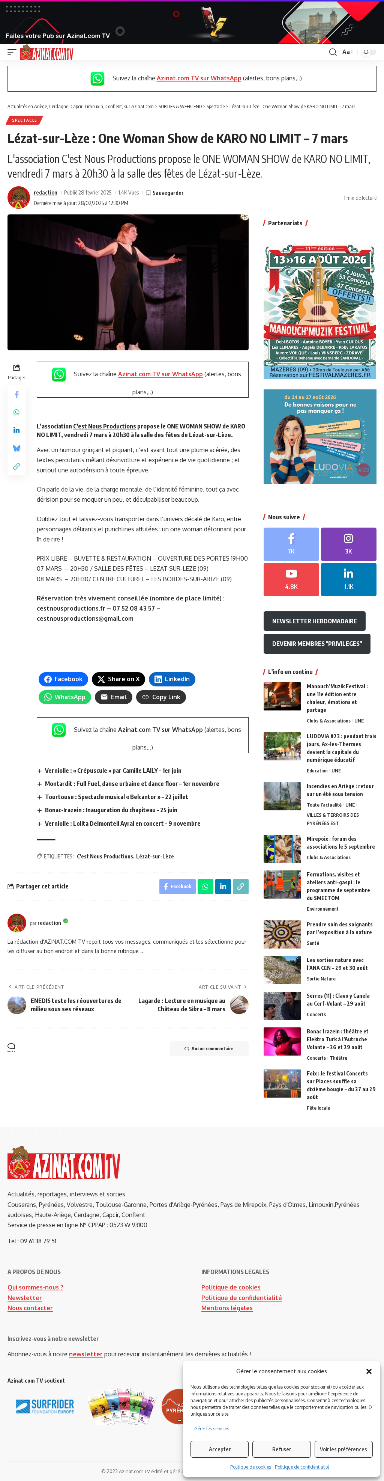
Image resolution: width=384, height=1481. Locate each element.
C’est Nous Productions (104, 426)
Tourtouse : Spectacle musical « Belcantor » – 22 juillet (116, 797)
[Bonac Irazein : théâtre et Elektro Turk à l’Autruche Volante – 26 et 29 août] (282, 1041)
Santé (313, 943)
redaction (45, 192)
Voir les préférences (343, 1449)
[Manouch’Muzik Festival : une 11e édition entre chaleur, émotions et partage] (282, 696)
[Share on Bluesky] (17, 448)
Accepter (220, 1449)
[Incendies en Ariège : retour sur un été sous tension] (282, 796)
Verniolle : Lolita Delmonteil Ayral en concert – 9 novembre (123, 823)
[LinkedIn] (348, 579)
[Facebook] (291, 544)
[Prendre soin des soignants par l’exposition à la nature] (282, 934)
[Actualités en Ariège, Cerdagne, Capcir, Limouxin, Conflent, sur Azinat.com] (46, 52)
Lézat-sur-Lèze (155, 856)
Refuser (281, 1449)
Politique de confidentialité (302, 1467)
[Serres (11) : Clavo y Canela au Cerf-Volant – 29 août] (282, 1006)
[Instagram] (348, 544)
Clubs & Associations (329, 721)
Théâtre (338, 1058)
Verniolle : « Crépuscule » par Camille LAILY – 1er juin (113, 770)
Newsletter (25, 1298)
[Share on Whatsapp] (17, 412)
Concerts (316, 1014)
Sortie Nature (321, 979)
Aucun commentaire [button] (213, 1048)
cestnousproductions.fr (71, 608)
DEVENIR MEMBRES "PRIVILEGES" (317, 643)
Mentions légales (227, 1308)
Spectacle (24, 120)
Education (317, 771)
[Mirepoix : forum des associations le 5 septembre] (282, 849)
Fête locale (318, 1108)
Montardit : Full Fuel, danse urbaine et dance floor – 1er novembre (132, 783)
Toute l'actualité (324, 805)
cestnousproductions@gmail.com (85, 618)
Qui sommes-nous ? (35, 1287)
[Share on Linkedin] (17, 430)
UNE (359, 721)
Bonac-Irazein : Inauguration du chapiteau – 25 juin (111, 810)
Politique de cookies (250, 1467)
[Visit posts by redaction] (19, 197)
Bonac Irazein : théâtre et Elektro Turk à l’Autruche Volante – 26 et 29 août (338, 1039)
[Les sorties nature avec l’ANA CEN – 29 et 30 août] (282, 970)
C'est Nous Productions (105, 856)
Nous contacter (30, 1308)
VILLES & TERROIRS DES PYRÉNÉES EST (333, 819)
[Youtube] (291, 579)
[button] (369, 1371)
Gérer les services (211, 1428)
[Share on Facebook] (17, 394)
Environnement (323, 909)
